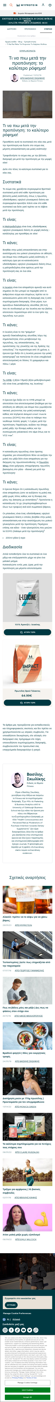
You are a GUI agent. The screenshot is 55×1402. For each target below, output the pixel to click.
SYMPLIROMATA (27, 51)
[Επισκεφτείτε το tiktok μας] (17, 1330)
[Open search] (11, 5)
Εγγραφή (11, 1305)
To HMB (7, 380)
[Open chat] (35, 1330)
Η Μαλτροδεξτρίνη (12, 226)
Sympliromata (30, 42)
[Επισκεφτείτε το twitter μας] (29, 1330)
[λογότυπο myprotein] (27, 5)
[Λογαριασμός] (43, 5)
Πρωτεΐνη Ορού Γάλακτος (27, 691)
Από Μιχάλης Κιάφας (26, 1198)
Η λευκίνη (8, 287)
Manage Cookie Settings (27, 1383)
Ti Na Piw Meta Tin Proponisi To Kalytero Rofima (27, 44)
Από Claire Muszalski (27, 1152)
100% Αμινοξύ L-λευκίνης (27, 624)
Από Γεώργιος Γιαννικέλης (29, 971)
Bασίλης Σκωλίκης (36, 776)
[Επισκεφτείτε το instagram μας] (5, 1330)
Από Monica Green (25, 1107)
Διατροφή (11, 29)
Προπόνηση (30, 29)
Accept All (27, 1397)
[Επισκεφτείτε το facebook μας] (11, 1330)
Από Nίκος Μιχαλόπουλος (28, 1016)
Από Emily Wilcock (25, 1239)
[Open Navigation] (5, 5)
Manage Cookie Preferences (17, 1313)
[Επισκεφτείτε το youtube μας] (23, 1330)
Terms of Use (31, 1378)
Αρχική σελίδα (10, 42)
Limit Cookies (27, 1390)
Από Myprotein (23, 925)
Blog (20, 42)
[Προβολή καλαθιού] (50, 5)
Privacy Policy (17, 1378)
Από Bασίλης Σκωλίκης (32, 78)
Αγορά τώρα (29, 632)
